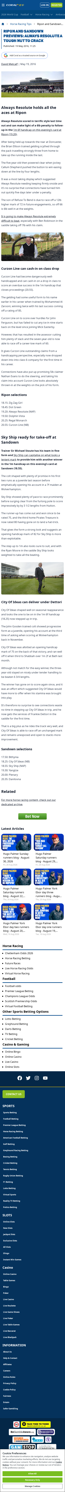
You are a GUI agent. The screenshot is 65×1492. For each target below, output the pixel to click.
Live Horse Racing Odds (19, 968)
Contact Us (13, 1094)
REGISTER (56, 4)
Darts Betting (13, 1029)
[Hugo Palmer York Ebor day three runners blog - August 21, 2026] (49, 877)
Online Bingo (13, 1051)
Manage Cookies (32, 1486)
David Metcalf (9, 64)
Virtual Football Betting (18, 1006)
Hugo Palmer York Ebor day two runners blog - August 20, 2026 (16, 927)
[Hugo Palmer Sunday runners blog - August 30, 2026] (16, 842)
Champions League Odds (20, 996)
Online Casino (13, 1056)
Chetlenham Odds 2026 (19, 953)
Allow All (32, 1473)
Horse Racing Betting (17, 958)
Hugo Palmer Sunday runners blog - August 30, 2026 (16, 857)
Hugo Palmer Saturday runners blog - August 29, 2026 (46, 857)
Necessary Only (32, 1480)
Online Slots (12, 1067)
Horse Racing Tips (21, 24)
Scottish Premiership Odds (21, 1001)
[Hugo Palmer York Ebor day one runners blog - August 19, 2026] (49, 911)
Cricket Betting (14, 1039)
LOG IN (45, 4)
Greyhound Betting (16, 1024)
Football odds (13, 986)
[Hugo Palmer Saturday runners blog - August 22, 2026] (16, 877)
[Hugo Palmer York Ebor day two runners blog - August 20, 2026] (16, 911)
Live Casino (11, 1062)
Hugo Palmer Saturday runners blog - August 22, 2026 (13, 892)
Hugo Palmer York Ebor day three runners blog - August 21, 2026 (49, 892)
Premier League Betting (19, 991)
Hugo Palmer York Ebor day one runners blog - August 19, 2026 (49, 927)
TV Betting (11, 1034)
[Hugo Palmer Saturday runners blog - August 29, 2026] (49, 842)
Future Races (13, 963)
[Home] (2, 24)
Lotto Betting (13, 1019)
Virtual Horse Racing (17, 973)
